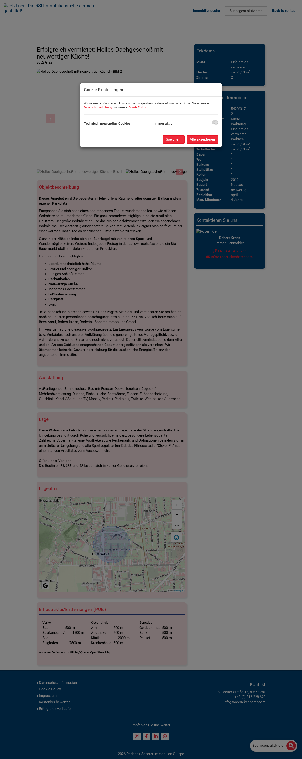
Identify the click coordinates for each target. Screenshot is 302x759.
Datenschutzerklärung (98, 107)
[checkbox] (215, 122)
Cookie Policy (137, 107)
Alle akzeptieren (202, 139)
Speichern (173, 139)
